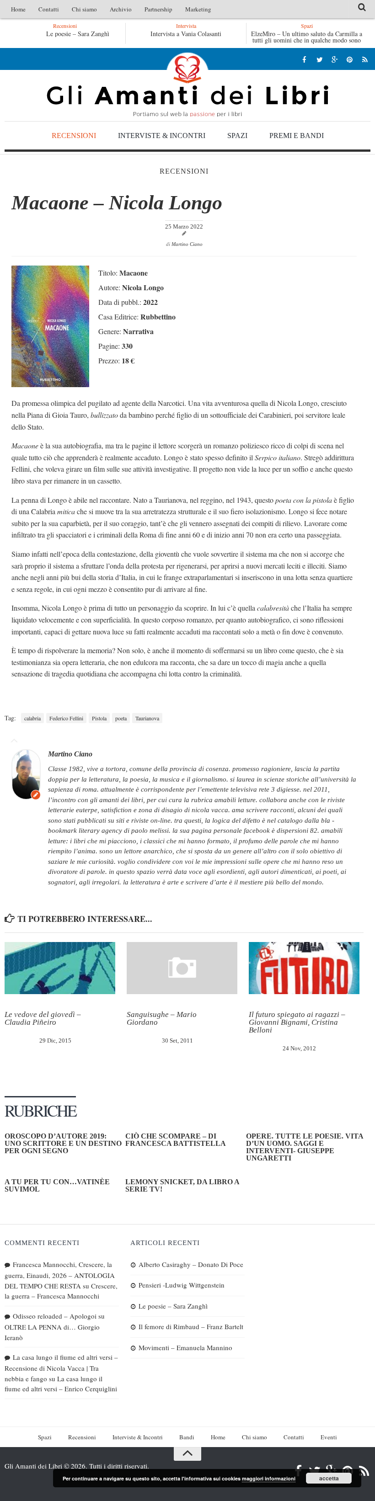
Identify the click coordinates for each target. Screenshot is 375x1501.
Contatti (48, 9)
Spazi (237, 135)
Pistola (99, 718)
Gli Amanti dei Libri (187, 85)
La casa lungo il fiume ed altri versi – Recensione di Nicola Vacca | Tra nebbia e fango (61, 1367)
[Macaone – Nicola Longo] (50, 384)
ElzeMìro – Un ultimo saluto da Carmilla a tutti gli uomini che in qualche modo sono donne (306, 40)
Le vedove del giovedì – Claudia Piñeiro (43, 1018)
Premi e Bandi (296, 135)
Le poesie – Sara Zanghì (77, 33)
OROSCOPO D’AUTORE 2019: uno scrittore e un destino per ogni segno (63, 1143)
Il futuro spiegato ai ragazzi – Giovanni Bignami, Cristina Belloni (297, 1022)
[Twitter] (319, 59)
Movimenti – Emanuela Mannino (185, 1347)
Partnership (158, 9)
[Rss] (364, 59)
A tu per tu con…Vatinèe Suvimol (57, 1185)
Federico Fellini (66, 718)
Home (18, 9)
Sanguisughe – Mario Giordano (162, 1018)
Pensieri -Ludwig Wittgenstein (182, 1284)
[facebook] (304, 59)
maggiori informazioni (268, 1478)
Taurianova (147, 718)
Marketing (198, 9)
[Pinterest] (349, 59)
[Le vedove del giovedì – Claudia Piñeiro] (60, 968)
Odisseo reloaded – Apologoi (54, 1315)
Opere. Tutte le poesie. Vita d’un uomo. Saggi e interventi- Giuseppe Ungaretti (304, 1147)
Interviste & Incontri (161, 135)
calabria (32, 718)
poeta (121, 718)
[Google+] (334, 59)
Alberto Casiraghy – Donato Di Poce (191, 1264)
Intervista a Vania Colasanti (185, 33)
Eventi (329, 1437)
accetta (329, 1478)
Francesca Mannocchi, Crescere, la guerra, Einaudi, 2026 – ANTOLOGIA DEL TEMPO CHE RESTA (60, 1275)
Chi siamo (84, 9)
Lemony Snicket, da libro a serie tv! (182, 1185)
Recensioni (74, 135)
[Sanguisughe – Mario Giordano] (182, 968)
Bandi (186, 1437)
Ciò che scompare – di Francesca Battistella (175, 1139)
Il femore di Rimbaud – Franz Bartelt (191, 1326)
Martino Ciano (187, 244)
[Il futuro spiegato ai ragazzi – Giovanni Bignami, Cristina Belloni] (304, 968)
